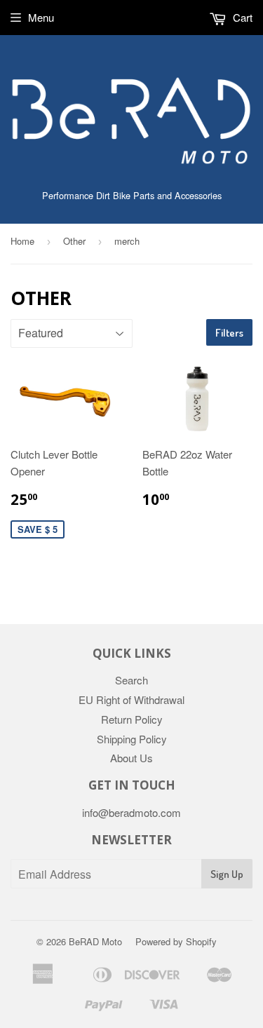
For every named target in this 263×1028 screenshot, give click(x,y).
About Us (131, 757)
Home (22, 241)
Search (131, 679)
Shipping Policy (132, 738)
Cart (241, 17)
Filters (229, 332)
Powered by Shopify (176, 941)
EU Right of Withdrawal (131, 699)
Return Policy (132, 719)
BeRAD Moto (95, 941)
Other (74, 241)
